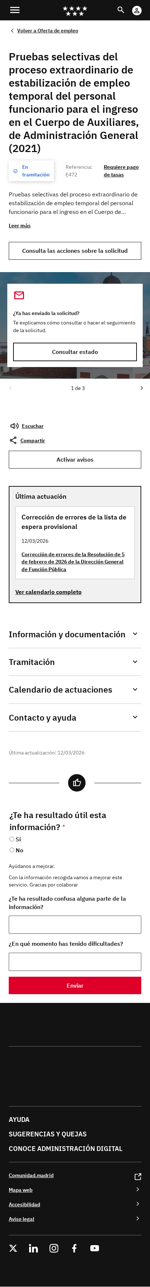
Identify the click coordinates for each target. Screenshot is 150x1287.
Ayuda (19, 1119)
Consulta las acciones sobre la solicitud (75, 250)
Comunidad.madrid (31, 1175)
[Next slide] (141, 387)
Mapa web (20, 1189)
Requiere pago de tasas (121, 170)
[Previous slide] (10, 387)
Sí (18, 839)
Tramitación (32, 662)
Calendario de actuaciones (60, 689)
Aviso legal (21, 1218)
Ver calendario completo (48, 591)
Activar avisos (75, 459)
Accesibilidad (24, 1204)
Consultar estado (75, 351)
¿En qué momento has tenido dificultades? (66, 943)
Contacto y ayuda (42, 717)
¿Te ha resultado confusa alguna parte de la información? (67, 903)
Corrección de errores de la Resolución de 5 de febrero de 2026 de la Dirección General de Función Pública (73, 562)
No (19, 850)
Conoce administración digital (65, 1148)
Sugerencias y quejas (48, 1134)
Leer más (20, 225)
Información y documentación (67, 634)
